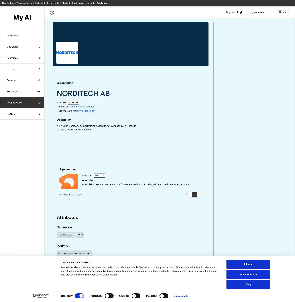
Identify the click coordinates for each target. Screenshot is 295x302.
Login (240, 12)
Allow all (248, 264)
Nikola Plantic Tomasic (82, 106)
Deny (248, 284)
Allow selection (248, 274)
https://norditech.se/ (84, 110)
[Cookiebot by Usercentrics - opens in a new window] (40, 296)
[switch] (109, 295)
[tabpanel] (97, 134)
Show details (181, 296)
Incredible (88, 180)
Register (230, 12)
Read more (102, 3)
